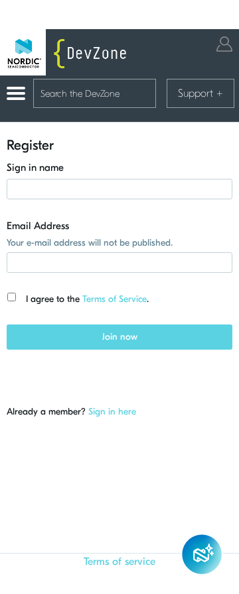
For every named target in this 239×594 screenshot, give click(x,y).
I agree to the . (87, 299)
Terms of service (119, 562)
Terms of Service (114, 299)
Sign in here (112, 411)
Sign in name (35, 167)
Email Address (38, 226)
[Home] (66, 52)
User (224, 44)
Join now (119, 336)
